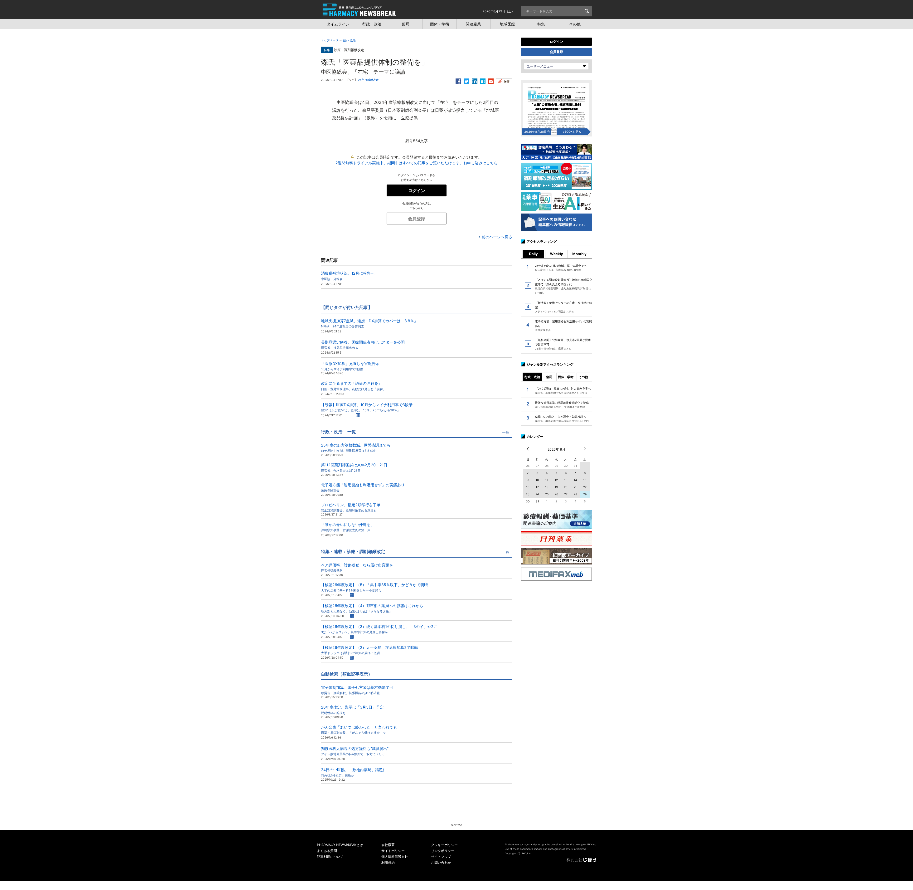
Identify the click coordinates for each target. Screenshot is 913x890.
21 (575, 487)
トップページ (329, 40)
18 (546, 487)
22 (585, 487)
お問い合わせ (441, 863)
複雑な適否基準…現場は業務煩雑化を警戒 (562, 405)
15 (584, 480)
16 (527, 487)
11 (546, 480)
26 (556, 494)
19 (556, 487)
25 (547, 494)
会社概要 (388, 845)
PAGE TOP (456, 825)
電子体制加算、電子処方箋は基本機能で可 (357, 690)
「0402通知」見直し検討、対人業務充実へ (563, 390)
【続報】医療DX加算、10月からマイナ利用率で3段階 (367, 407)
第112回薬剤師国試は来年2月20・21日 (354, 467)
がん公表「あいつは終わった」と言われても (359, 729)
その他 (583, 377)
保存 (507, 81)
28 (575, 494)
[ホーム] (359, 13)
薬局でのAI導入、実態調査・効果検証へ (562, 419)
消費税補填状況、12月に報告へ (347, 276)
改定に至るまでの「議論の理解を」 (353, 386)
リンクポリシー (442, 851)
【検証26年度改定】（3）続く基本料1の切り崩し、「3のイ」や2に (379, 629)
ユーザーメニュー (540, 66)
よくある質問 (327, 851)
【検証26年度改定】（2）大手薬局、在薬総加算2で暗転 (369, 650)
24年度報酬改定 (368, 80)
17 (537, 487)
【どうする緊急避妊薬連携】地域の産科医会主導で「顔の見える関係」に (563, 286)
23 (527, 494)
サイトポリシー (393, 851)
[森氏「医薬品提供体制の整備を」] (483, 80)
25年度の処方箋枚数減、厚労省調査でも (355, 447)
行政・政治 (348, 40)
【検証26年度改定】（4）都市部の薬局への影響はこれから (372, 608)
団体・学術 (565, 377)
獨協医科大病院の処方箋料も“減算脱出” (355, 751)
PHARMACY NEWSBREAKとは (340, 845)
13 (566, 480)
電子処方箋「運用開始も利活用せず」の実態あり (363, 487)
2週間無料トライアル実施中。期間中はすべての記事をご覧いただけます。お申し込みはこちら (416, 162)
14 (575, 480)
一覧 (505, 432)
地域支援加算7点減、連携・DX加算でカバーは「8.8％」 (369, 323)
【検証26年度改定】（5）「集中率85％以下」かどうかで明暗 (374, 587)
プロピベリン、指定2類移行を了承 (350, 507)
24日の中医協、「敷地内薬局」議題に (354, 772)
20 (566, 487)
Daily (533, 254)
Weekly (556, 254)
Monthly (579, 254)
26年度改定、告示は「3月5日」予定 (352, 710)
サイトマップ (441, 857)
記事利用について (330, 857)
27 (566, 494)
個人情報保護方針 (394, 857)
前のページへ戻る (497, 236)
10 (537, 480)
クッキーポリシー (444, 845)
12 (556, 480)
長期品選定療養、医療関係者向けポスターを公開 (363, 345)
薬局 (549, 377)
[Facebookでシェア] (458, 80)
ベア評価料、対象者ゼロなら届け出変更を (357, 567)
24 (537, 494)
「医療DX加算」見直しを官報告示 (350, 366)
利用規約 (388, 863)
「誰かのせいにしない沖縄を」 (347, 527)
